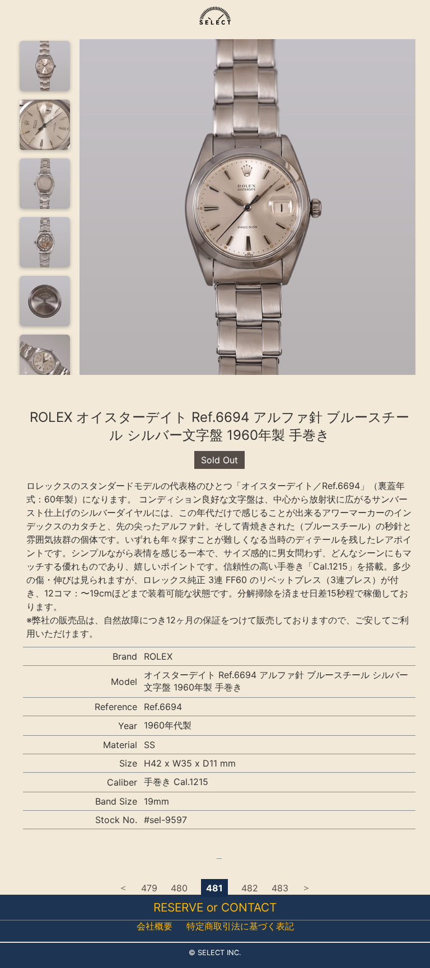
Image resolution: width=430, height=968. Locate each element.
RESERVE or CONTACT (215, 907)
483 (280, 888)
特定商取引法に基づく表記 (240, 926)
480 (179, 888)
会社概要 (154, 926)
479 (149, 888)
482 (249, 888)
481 (214, 888)
